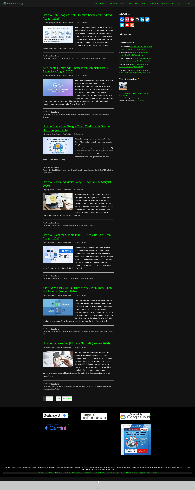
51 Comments (78, 134)
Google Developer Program (85, 170)
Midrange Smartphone (59, 331)
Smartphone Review (73, 331)
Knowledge (55, 56)
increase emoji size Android (51, 389)
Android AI (55, 58)
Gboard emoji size (87, 386)
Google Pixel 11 (75, 278)
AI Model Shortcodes (58, 114)
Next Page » (67, 399)
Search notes (83, 225)
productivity (74, 225)
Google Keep (65, 225)
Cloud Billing (56, 170)
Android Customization (59, 386)
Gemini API (81, 114)
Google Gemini (65, 58)
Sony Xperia (99, 331)
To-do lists (91, 225)
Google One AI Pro (101, 170)
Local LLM (74, 58)
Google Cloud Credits (68, 170)
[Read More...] (141, 100)
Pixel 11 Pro (98, 278)
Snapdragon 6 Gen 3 (87, 331)
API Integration (71, 114)
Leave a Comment (81, 22)
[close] (98, 482)
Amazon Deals (56, 278)
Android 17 (65, 278)
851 (59, 398)
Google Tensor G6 (87, 278)
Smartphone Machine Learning (96, 58)
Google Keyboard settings (102, 386)
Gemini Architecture (91, 114)
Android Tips (56, 225)
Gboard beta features (74, 386)
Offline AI (82, 58)
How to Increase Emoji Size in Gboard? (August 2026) (76, 343)
